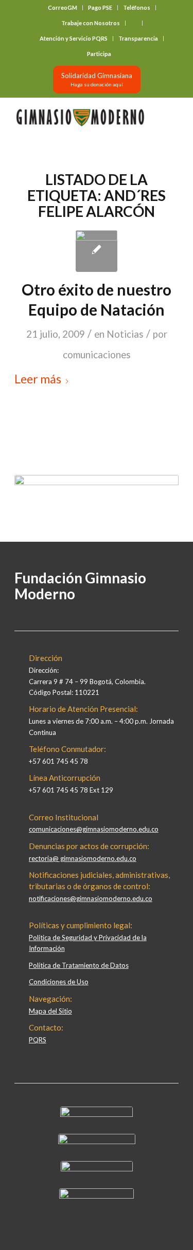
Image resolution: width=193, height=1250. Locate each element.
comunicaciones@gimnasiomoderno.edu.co (94, 829)
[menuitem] (63, 7)
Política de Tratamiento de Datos (79, 965)
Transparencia (138, 38)
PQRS (37, 1040)
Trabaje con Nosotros (90, 23)
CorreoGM (62, 7)
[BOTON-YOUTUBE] (97, 1169)
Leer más (37, 379)
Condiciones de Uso (59, 982)
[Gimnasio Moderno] (80, 117)
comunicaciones (97, 354)
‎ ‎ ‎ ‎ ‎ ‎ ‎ (134, 23)
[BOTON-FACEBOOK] (96, 1114)
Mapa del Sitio (50, 1011)
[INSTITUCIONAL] (96, 251)
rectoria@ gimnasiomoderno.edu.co (82, 858)
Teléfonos (136, 7)
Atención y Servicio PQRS (74, 38)
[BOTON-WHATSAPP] (96, 1196)
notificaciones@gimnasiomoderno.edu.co (90, 898)
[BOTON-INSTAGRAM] (96, 1141)
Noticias (125, 334)
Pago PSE (100, 7)
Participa (99, 53)
